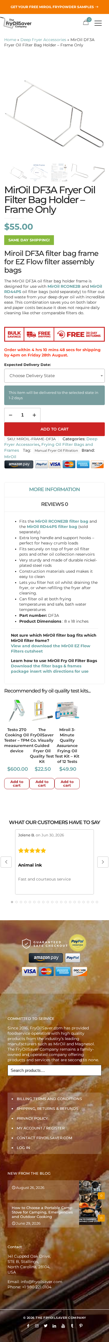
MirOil (10, 457)
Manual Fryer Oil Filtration (56, 450)
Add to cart (54, 429)
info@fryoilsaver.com (41, 1281)
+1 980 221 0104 (36, 1287)
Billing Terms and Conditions (49, 1098)
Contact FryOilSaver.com (44, 1138)
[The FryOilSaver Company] (18, 22)
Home (10, 39)
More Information (54, 489)
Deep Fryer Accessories (43, 39)
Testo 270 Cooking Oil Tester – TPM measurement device (19, 740)
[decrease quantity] (10, 415)
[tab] (54, 489)
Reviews (54, 504)
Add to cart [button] (16, 783)
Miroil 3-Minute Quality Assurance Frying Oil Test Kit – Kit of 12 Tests (67, 745)
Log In (23, 1147)
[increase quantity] (34, 415)
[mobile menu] (101, 22)
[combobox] (54, 376)
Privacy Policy (32, 1118)
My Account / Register (41, 1128)
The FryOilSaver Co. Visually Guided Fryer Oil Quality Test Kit (42, 745)
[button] (6, 862)
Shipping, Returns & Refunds (47, 1108)
